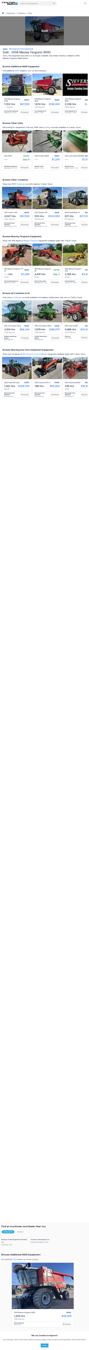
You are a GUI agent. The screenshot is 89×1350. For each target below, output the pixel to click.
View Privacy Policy (79, 1339)
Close (44, 1345)
